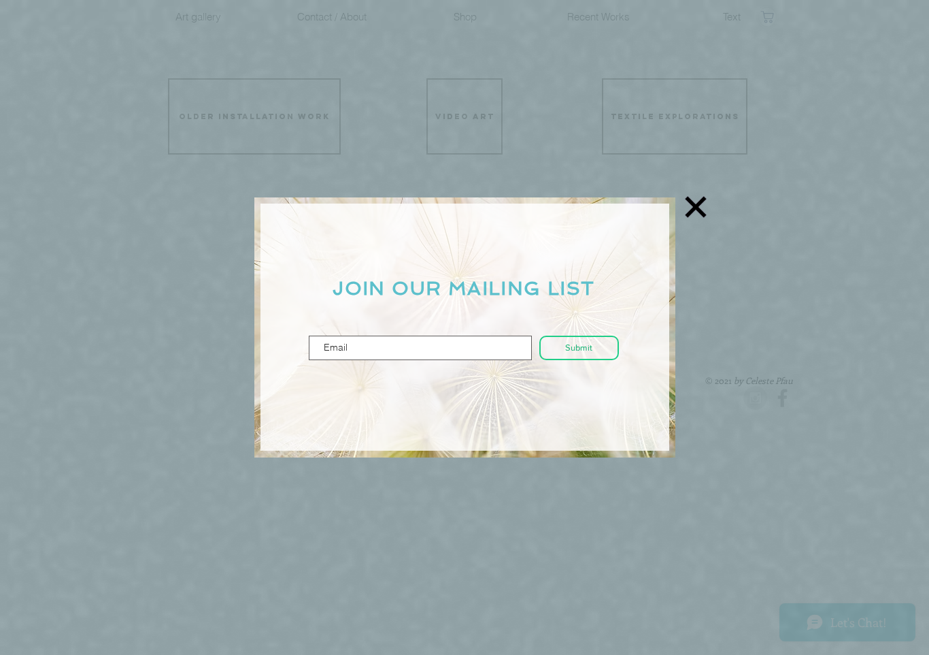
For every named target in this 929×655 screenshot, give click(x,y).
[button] (696, 207)
